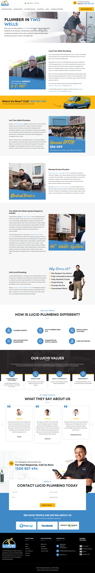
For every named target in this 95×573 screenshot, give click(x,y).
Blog (26, 546)
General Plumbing (7, 9)
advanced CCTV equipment (61, 186)
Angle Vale (69, 85)
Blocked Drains (18, 9)
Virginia (80, 89)
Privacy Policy (49, 570)
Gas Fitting (40, 9)
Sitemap (55, 570)
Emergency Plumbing (57, 9)
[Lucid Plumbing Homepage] (5, 2)
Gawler (51, 91)
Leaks (47, 9)
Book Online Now (86, 9)
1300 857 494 (88, 4)
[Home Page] (9, 542)
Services (27, 548)
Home (26, 544)
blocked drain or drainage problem (59, 173)
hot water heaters (26, 216)
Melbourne (43, 544)
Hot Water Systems (29, 9)
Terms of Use (40, 570)
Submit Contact (47, 505)
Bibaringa (68, 91)
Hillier (55, 85)
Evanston (60, 85)
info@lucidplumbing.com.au (68, 550)
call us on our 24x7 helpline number (22, 287)
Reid (61, 91)
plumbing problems (17, 124)
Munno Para (56, 91)
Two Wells (26, 28)
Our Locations (29, 551)
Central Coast (44, 551)
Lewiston (51, 85)
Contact (27, 555)
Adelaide (43, 546)
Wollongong (44, 548)
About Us (27, 553)
